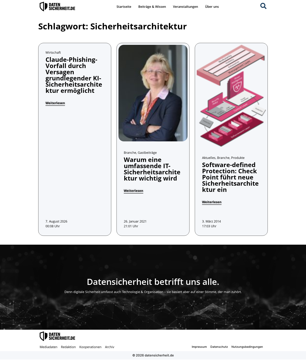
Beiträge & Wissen (152, 6)
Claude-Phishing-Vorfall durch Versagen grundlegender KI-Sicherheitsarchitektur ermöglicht (74, 75)
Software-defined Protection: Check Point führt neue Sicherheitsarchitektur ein (230, 177)
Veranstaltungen (185, 6)
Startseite (124, 6)
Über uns (212, 6)
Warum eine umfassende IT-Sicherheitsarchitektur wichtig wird (152, 168)
